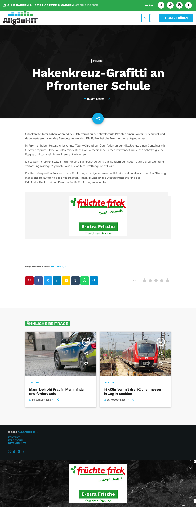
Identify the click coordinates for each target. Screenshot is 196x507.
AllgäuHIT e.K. (28, 432)
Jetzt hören (176, 18)
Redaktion (58, 266)
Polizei (98, 61)
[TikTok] (170, 5)
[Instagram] (179, 5)
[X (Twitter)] (161, 5)
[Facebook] (188, 5)
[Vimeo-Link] (20, 18)
